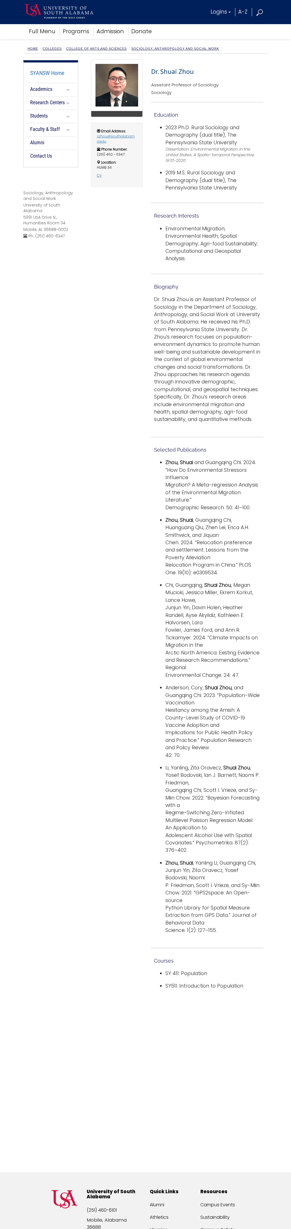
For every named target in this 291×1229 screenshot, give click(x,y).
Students (39, 116)
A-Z (243, 12)
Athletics (159, 1217)
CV (99, 175)
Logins (219, 12)
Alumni (37, 142)
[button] (260, 12)
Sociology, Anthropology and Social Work (175, 48)
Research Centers (47, 102)
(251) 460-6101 (102, 1210)
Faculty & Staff (45, 129)
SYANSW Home (47, 73)
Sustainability (215, 1217)
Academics (41, 89)
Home (33, 48)
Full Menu (42, 31)
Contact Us (41, 156)
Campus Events (217, 1204)
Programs (76, 31)
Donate (141, 31)
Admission (110, 31)
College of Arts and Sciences (96, 48)
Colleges (52, 48)
